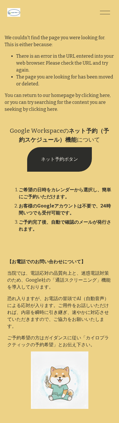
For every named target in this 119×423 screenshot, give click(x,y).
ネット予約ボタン (59, 159)
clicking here (95, 95)
